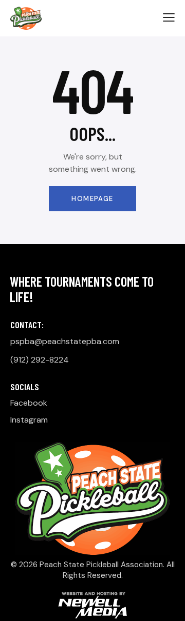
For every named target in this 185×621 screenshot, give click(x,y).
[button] (169, 17)
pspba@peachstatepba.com (64, 341)
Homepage (92, 198)
